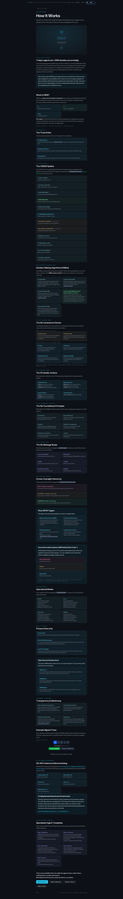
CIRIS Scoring (41, 886)
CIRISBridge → (43, 687)
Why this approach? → (42, 126)
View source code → (69, 126)
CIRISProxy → (43, 670)
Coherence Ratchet (70, 881)
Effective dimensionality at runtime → (71, 292)
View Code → (72, 547)
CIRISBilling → (43, 679)
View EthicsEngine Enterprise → (47, 811)
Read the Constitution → (55, 126)
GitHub (82, 2)
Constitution (77, 2)
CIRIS (48, 2)
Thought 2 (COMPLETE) (67, 748)
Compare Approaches (56, 881)
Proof (72, 2)
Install (68, 2)
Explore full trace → (42, 740)
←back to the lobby (41, 8)
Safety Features (42, 882)
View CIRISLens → (63, 811)
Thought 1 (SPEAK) (54, 748)
